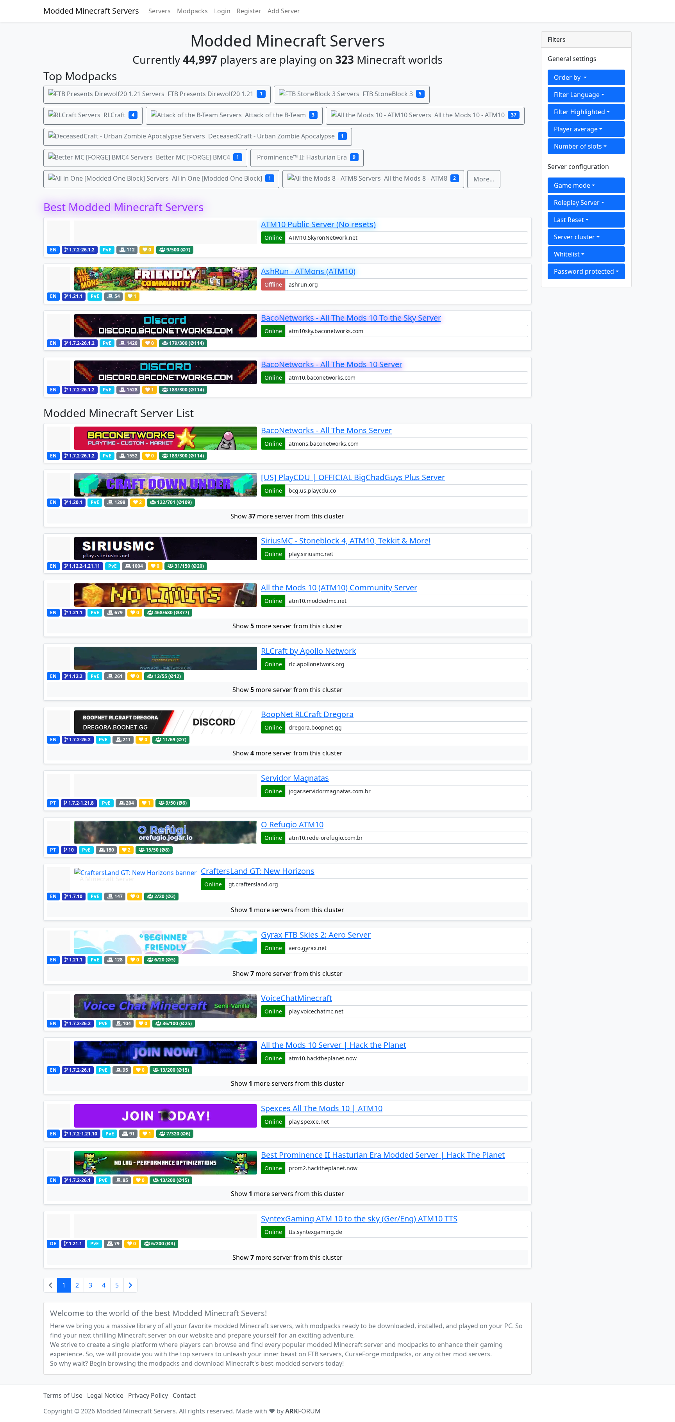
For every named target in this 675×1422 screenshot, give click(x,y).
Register (249, 11)
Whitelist (567, 254)
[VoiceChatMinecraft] (152, 1006)
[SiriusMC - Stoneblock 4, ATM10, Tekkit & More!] (152, 548)
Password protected (584, 271)
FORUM (303, 1411)
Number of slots (578, 146)
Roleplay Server (577, 202)
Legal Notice (105, 1395)
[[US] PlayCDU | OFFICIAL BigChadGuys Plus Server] (152, 485)
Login (222, 11)
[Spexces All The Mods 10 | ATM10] (152, 1116)
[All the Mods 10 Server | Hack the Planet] (152, 1052)
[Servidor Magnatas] (152, 785)
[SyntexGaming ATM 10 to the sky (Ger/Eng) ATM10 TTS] (152, 1226)
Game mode (572, 185)
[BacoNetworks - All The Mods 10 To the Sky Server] (152, 325)
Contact (184, 1395)
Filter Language (577, 94)
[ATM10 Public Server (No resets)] (152, 232)
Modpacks (192, 11)
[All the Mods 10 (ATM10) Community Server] (152, 595)
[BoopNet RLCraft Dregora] (152, 722)
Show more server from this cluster (287, 516)
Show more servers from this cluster (287, 910)
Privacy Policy (148, 1395)
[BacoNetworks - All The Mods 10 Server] (152, 372)
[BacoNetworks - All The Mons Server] (152, 438)
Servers (159, 11)
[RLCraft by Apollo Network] (152, 658)
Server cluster (574, 237)
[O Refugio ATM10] (152, 832)
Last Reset (569, 219)
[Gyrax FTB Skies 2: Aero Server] (152, 942)
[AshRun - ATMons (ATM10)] (152, 278)
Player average (576, 129)
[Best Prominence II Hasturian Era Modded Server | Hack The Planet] (152, 1163)
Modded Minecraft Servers (91, 10)
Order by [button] (568, 77)
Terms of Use (62, 1395)
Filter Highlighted (579, 112)
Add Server (284, 11)
